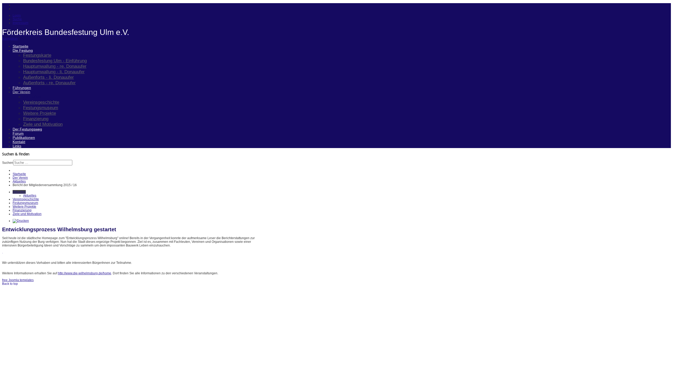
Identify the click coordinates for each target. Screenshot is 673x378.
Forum (18, 133)
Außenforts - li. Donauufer (48, 77)
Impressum (20, 23)
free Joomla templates (18, 280)
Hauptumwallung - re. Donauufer (54, 66)
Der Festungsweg (27, 129)
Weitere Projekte (39, 113)
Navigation (10, 38)
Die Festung (23, 50)
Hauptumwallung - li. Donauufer (54, 71)
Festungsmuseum (40, 107)
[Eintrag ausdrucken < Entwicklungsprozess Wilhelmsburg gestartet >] (21, 221)
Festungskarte (37, 55)
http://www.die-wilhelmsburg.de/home (84, 273)
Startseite (20, 46)
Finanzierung (35, 118)
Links (17, 146)
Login (17, 15)
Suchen (7, 163)
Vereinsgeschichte (41, 102)
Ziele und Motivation (43, 124)
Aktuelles (32, 96)
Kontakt (19, 142)
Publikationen (24, 137)
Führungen (22, 88)
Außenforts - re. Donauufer (49, 82)
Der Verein (21, 92)
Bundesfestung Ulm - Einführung (55, 60)
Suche (17, 19)
